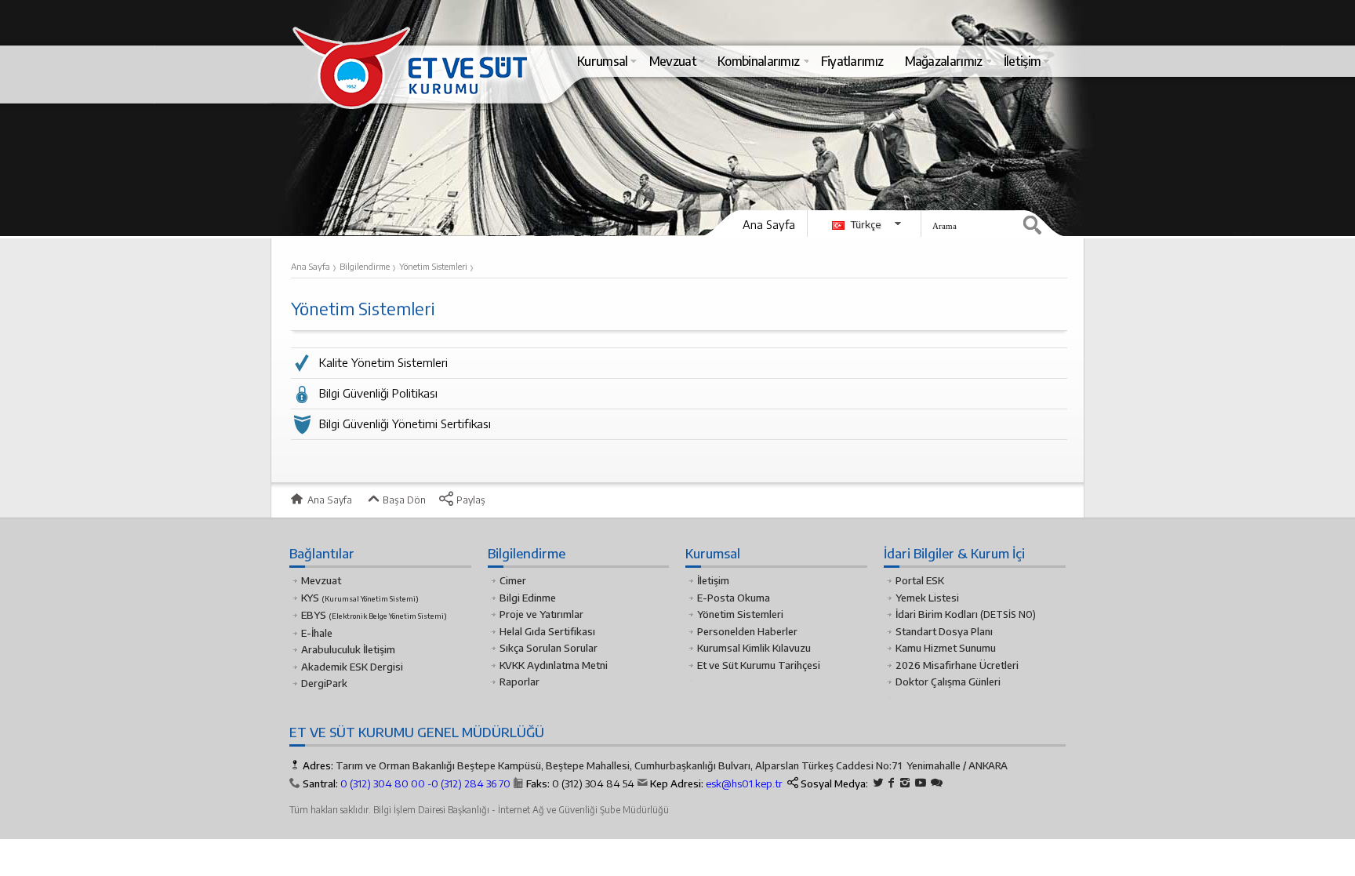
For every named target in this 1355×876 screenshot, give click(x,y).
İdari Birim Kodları (936, 614)
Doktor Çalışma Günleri (948, 681)
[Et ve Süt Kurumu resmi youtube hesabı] (920, 783)
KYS (360, 597)
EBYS (374, 615)
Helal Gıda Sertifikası (547, 631)
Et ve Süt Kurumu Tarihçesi (758, 665)
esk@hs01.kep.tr (744, 783)
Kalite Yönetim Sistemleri (383, 362)
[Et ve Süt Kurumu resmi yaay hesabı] (937, 783)
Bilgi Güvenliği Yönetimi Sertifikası (405, 423)
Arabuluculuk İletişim (348, 649)
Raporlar (519, 681)
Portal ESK (919, 580)
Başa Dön (403, 499)
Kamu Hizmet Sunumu (945, 648)
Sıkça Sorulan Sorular (548, 648)
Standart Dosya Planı (944, 631)
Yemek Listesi (927, 597)
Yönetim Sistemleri (740, 614)
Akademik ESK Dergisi (352, 666)
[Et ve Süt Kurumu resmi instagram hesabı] (904, 783)
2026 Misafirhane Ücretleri (957, 665)
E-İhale (316, 633)
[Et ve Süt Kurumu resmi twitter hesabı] (878, 783)
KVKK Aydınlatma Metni (553, 665)
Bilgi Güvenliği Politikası (378, 393)
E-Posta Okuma (733, 597)
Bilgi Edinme (527, 597)
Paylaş (469, 499)
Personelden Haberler (747, 631)
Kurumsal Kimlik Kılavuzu (754, 648)
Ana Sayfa (769, 224)
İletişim (713, 580)
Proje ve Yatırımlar (541, 614)
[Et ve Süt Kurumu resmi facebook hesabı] (891, 783)
